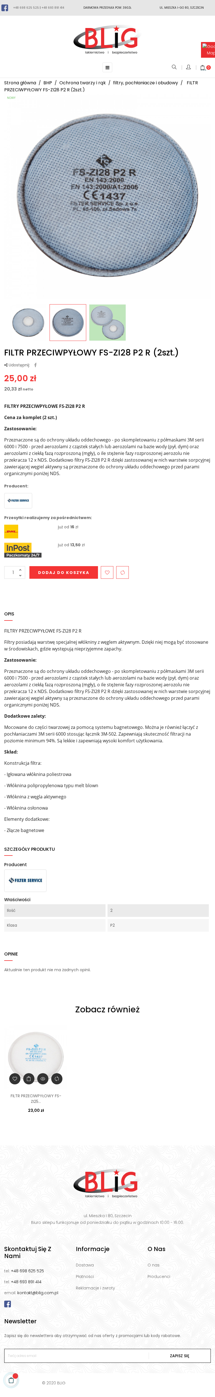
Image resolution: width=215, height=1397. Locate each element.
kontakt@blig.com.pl (37, 1293)
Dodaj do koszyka (63, 572)
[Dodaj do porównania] (122, 572)
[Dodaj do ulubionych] (107, 572)
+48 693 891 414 (52, 8)
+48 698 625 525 (26, 8)
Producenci (159, 1276)
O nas (154, 1265)
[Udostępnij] (35, 365)
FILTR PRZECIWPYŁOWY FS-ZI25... (36, 1098)
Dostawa (85, 1265)
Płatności (85, 1276)
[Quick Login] (189, 67)
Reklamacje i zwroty (95, 1288)
